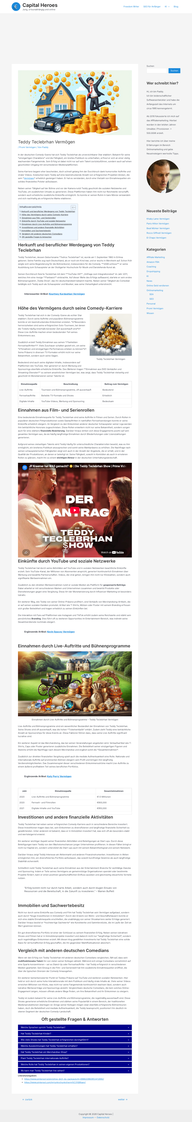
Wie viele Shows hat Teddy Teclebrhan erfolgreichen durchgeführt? (55, 1039)
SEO (151, 299)
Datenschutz (103, 1117)
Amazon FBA (153, 262)
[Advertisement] (96, 34)
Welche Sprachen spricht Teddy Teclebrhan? (43, 1027)
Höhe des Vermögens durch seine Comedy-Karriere (45, 215)
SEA (151, 294)
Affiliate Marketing (156, 257)
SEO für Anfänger (152, 6)
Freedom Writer (131, 6)
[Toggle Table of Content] (72, 207)
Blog (176, 6)
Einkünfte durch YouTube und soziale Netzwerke (43, 221)
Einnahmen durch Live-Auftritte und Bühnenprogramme (47, 224)
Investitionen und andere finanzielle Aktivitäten (43, 227)
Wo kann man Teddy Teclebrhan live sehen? (43, 1070)
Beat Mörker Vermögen (158, 228)
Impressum (88, 1117)
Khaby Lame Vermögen (158, 218)
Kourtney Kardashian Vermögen (67, 293)
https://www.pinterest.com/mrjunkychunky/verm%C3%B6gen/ (55, 1082)
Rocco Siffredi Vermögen (159, 233)
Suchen (150, 66)
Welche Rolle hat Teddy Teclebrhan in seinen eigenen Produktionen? (55, 1064)
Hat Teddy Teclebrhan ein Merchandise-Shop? (44, 1052)
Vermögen (29, 178)
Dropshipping (153, 271)
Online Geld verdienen (158, 285)
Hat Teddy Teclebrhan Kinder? (36, 1033)
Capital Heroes (39, 5)
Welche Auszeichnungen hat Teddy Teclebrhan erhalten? (49, 1046)
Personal (151, 303)
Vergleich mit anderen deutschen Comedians (42, 234)
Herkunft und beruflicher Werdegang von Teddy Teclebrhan (48, 211)
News (149, 281)
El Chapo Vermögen (156, 237)
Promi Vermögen (27, 147)
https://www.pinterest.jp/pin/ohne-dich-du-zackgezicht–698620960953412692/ (64, 1079)
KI (166, 6)
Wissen (150, 313)
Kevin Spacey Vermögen (61, 631)
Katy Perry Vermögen (59, 776)
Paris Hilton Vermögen (158, 223)
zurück (27, 1099)
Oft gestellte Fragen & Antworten (37, 237)
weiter (122, 1099)
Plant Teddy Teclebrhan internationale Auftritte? (45, 1058)
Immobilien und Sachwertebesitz (36, 231)
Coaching (151, 266)
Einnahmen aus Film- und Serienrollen (39, 218)
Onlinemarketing (155, 290)
